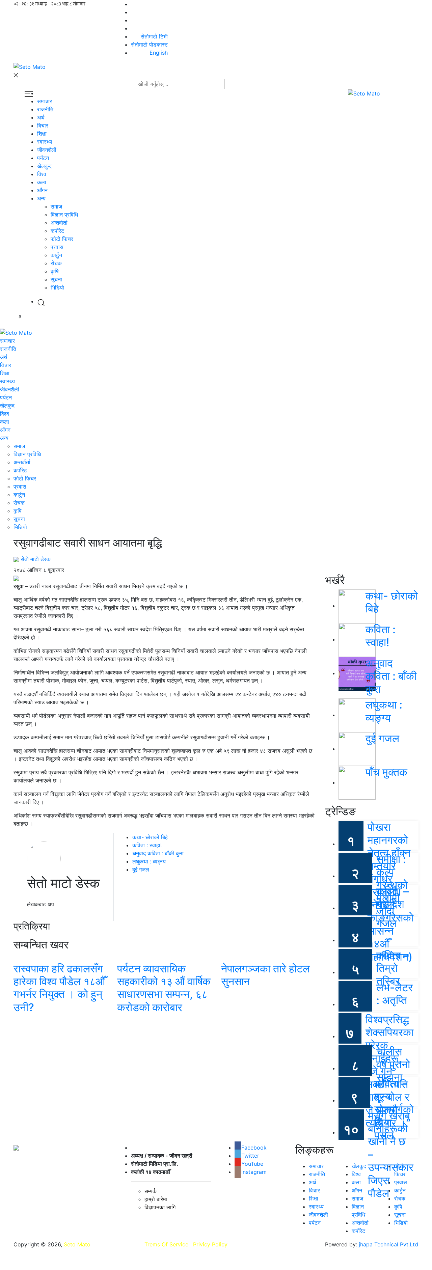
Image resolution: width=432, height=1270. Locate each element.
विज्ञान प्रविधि (64, 214)
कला (41, 182)
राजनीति (45, 109)
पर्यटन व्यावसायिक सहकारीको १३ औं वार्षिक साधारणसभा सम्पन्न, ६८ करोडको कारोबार (164, 988)
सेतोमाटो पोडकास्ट (149, 44)
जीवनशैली (46, 149)
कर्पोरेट (57, 230)
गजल (386, 923)
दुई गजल (140, 869)
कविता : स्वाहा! (147, 845)
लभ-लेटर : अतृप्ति (394, 994)
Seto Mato (77, 1244)
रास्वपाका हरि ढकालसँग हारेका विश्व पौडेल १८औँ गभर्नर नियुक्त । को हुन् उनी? (59, 988)
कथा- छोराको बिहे (150, 837)
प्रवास (57, 247)
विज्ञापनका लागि (160, 1207)
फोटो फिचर (62, 239)
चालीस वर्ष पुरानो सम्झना (393, 1064)
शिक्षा (42, 133)
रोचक (56, 263)
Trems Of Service (166, 1244)
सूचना (56, 279)
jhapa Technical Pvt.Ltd (388, 1244)
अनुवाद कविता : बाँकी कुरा (158, 853)
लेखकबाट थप (40, 904)
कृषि (55, 271)
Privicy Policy (210, 1244)
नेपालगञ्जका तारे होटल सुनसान (265, 975)
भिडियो (57, 287)
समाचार (44, 101)
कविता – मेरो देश (392, 898)
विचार (42, 125)
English (159, 52)
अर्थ (41, 117)
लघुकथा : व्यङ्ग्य (149, 861)
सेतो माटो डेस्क (36, 559)
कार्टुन (56, 255)
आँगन (42, 190)
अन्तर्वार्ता (59, 222)
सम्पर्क (150, 1191)
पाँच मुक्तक (386, 772)
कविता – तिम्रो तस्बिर (392, 968)
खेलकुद (44, 166)
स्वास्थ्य (44, 141)
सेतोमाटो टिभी (154, 36)
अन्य (41, 198)
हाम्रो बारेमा (155, 1199)
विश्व (41, 174)
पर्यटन (43, 158)
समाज (56, 206)
